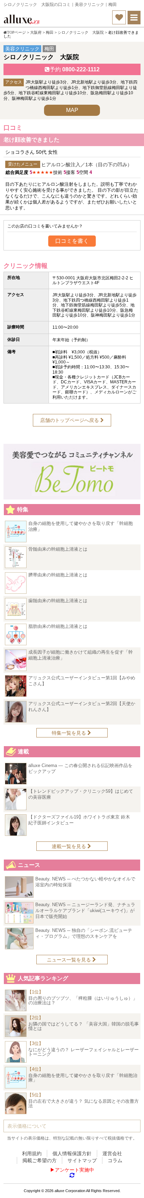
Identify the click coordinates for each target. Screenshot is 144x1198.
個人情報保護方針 (72, 1153)
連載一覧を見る (69, 846)
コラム (115, 1160)
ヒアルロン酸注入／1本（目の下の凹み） (86, 164)
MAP (72, 110)
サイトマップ (82, 1160)
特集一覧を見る (69, 733)
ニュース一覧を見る (69, 960)
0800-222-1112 (75, 69)
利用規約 (32, 1153)
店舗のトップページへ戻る (70, 420)
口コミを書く (72, 241)
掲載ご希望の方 (39, 1160)
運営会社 (112, 1153)
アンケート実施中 (74, 1170)
